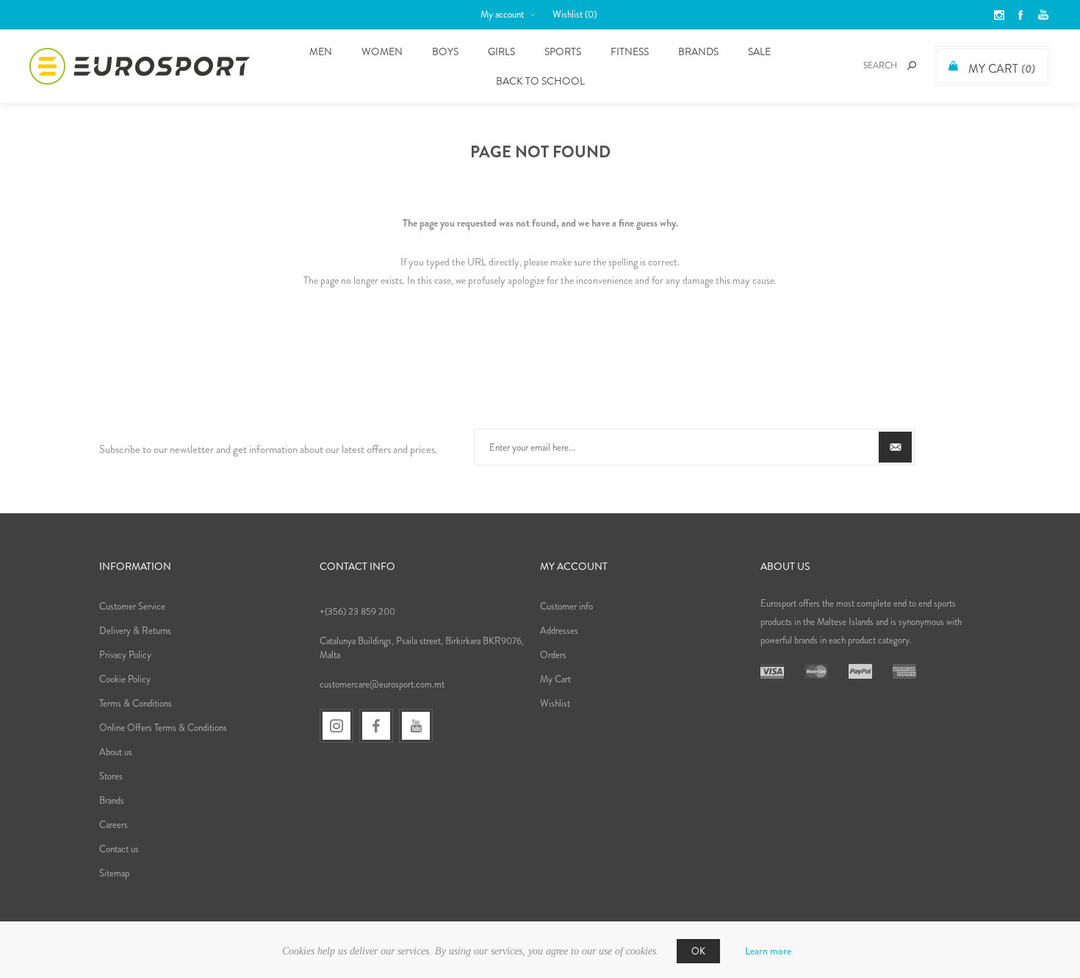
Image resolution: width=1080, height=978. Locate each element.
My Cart (555, 679)
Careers (113, 825)
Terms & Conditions (135, 703)
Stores (111, 776)
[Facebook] (376, 726)
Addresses (559, 631)
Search (911, 65)
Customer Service (132, 606)
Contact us (119, 849)
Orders (553, 655)
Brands (698, 51)
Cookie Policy (125, 679)
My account (502, 14)
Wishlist (555, 703)
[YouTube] (416, 726)
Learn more (768, 950)
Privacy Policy (125, 655)
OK (698, 951)
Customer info (566, 606)
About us (115, 752)
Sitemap (114, 873)
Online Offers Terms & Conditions (163, 728)
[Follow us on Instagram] (336, 726)
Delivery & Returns (135, 631)
